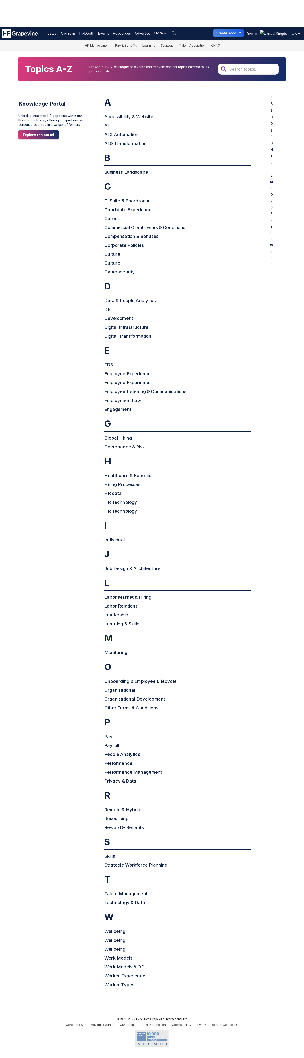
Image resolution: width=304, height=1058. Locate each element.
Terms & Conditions (153, 1024)
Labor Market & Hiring (128, 597)
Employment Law (122, 400)
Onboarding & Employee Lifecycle (140, 681)
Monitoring (115, 652)
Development (118, 318)
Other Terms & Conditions (131, 708)
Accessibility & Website (128, 116)
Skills (109, 856)
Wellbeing (114, 931)
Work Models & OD (124, 967)
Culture (112, 254)
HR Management (97, 45)
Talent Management (126, 893)
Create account (228, 33)
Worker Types (119, 984)
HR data (113, 493)
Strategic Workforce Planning (136, 865)
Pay (108, 736)
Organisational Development (134, 699)
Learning (148, 45)
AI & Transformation (125, 143)
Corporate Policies (124, 245)
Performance (118, 763)
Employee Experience (127, 373)
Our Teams (127, 1024)
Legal (214, 1024)
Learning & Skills (121, 623)
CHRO (215, 45)
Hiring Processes (122, 484)
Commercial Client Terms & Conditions (145, 227)
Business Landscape (126, 172)
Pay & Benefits (126, 45)
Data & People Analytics (130, 300)
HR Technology (120, 502)
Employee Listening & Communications (145, 391)
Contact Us (230, 1024)
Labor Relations (121, 606)
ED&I (109, 364)
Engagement (117, 409)
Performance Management (133, 772)
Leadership (116, 615)
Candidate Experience (128, 209)
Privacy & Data (120, 781)
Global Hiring (118, 438)
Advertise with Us (103, 1024)
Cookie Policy (181, 1024)
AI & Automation (121, 134)
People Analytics (122, 754)
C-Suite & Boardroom (127, 200)
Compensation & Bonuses (131, 236)
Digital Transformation (128, 336)
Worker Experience (124, 975)
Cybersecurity (119, 272)
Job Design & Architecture (132, 568)
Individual (114, 539)
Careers (113, 218)
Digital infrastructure (126, 327)
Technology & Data (124, 902)
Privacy (201, 1024)
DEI (108, 309)
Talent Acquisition (192, 45)
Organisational (119, 690)
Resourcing (116, 818)
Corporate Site (76, 1024)
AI (106, 125)
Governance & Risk (124, 447)
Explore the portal (38, 135)
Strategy (167, 45)
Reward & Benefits (124, 827)
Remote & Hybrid (122, 809)
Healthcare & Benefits (128, 475)
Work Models (118, 958)
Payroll (112, 745)
